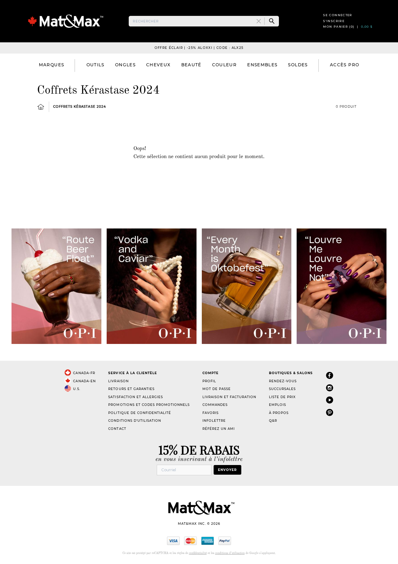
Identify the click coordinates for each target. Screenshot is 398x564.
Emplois (277, 405)
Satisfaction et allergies (135, 397)
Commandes (215, 405)
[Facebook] (330, 375)
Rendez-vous (283, 381)
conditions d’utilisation (230, 553)
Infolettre (214, 421)
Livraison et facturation (229, 397)
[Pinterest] (330, 412)
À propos (279, 413)
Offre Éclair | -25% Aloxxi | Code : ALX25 (199, 48)
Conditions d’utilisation (134, 421)
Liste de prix (282, 397)
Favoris (210, 413)
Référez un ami (218, 429)
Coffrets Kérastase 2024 (79, 107)
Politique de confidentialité (139, 413)
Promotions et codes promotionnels (149, 405)
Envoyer (227, 470)
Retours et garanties (131, 389)
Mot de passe (216, 389)
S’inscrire (334, 21)
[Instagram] (330, 388)
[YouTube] (330, 400)
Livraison (118, 381)
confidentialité (198, 553)
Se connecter (337, 15)
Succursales (282, 389)
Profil (209, 381)
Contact (117, 429)
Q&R (273, 421)
